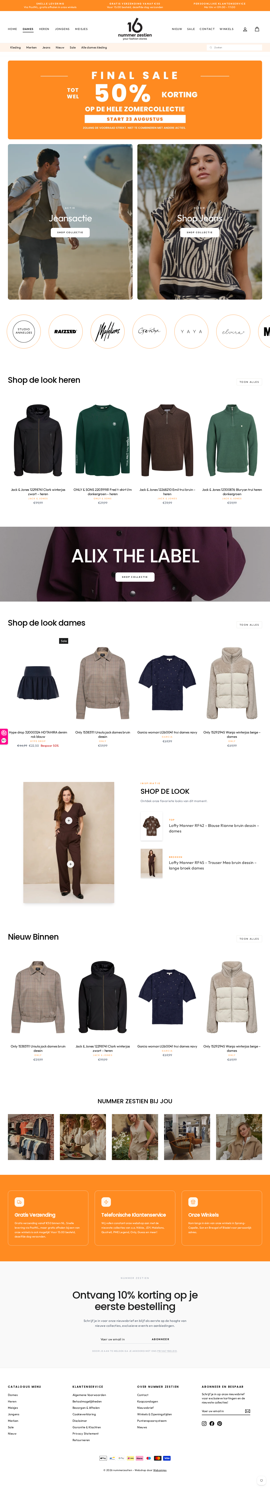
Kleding (15, 47)
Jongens (62, 29)
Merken (31, 47)
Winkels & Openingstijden (154, 1414)
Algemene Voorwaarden (89, 1395)
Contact (207, 29)
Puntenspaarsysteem (152, 1421)
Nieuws (142, 1427)
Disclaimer (80, 1421)
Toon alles (249, 381)
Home (12, 29)
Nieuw (177, 29)
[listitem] (58, 331)
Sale (191, 29)
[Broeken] (70, 864)
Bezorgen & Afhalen (86, 1408)
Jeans (46, 47)
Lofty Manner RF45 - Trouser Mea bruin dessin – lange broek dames (213, 865)
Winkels (227, 29)
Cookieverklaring (84, 1414)
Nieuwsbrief (145, 1408)
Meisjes (81, 29)
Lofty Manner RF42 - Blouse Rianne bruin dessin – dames (214, 828)
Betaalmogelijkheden (87, 1401)
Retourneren (81, 1440)
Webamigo (160, 1470)
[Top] (68, 820)
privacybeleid (167, 1351)
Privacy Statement (86, 1433)
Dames (28, 29)
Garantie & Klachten (87, 1427)
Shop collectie (135, 577)
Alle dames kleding (94, 47)
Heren (44, 29)
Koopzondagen (147, 1401)
